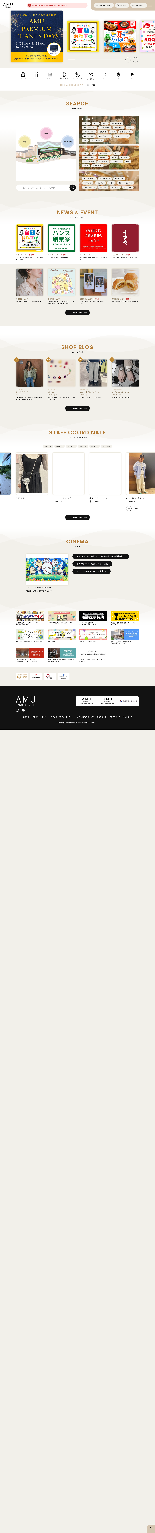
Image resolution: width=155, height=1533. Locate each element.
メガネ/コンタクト (89, 132)
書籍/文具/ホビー (125, 132)
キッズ (104, 123)
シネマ (111, 183)
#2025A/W (106, 446)
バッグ (113, 132)
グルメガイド (100, 183)
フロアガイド (87, 183)
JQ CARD (103, 187)
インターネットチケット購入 (90, 571)
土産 (85, 140)
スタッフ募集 (127, 187)
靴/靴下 (130, 127)
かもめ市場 (67, 141)
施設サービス (119, 179)
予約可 (86, 166)
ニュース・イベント (89, 179)
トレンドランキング (89, 187)
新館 (46, 133)
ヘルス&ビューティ (89, 127)
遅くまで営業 (103, 161)
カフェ (117, 153)
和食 (85, 153)
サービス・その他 (97, 140)
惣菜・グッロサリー (104, 136)
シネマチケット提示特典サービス (92, 564)
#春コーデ (59, 446)
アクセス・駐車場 (105, 179)
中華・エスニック (105, 153)
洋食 (93, 153)
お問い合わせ (101, 717)
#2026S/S (71, 446)
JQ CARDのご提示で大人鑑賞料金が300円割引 (99, 556)
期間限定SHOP (116, 123)
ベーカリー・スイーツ (121, 136)
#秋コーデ (83, 446)
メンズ (96, 123)
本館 (24, 141)
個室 (127, 161)
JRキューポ (115, 187)
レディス (86, 123)
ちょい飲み (124, 157)
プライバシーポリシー (40, 717)
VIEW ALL (77, 312)
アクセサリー (118, 127)
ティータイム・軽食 (89, 157)
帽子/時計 (103, 132)
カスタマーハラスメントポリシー (62, 717)
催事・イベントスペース (125, 183)
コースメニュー (116, 161)
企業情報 (26, 717)
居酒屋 (114, 157)
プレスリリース (115, 717)
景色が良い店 (97, 166)
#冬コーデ (94, 446)
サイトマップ (127, 717)
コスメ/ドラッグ (104, 127)
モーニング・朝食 (89, 161)
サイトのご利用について (85, 717)
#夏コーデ (48, 446)
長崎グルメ (103, 157)
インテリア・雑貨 (89, 136)
